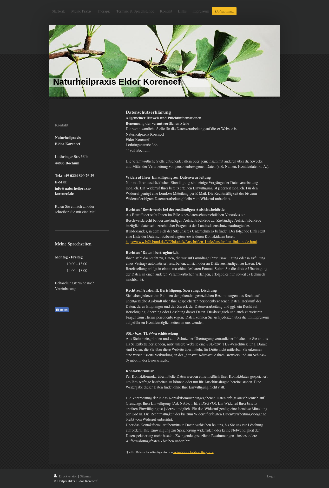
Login (271, 476)
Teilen (63, 310)
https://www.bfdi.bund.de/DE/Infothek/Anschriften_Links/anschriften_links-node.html (191, 241)
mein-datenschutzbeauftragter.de (193, 452)
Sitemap (85, 476)
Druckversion (68, 476)
